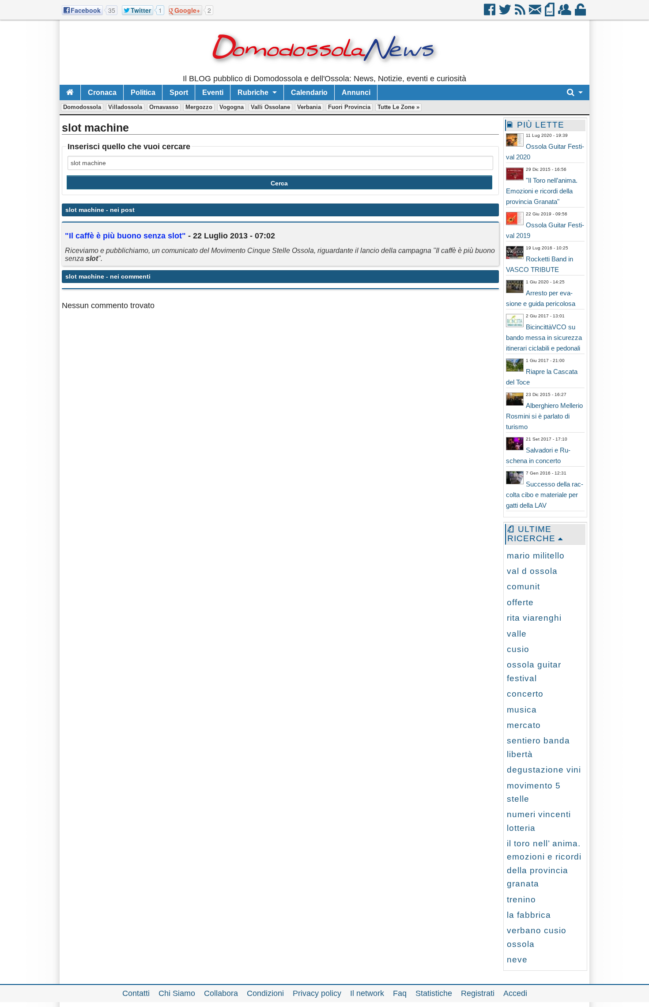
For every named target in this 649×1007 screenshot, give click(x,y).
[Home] (70, 92)
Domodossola (82, 107)
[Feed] (521, 12)
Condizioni (265, 993)
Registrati (477, 993)
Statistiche (433, 993)
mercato (524, 725)
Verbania (309, 107)
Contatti (136, 993)
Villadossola (125, 107)
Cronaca (102, 92)
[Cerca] (574, 92)
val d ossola (532, 571)
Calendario (309, 92)
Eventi (212, 92)
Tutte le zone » (398, 107)
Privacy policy (317, 993)
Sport (179, 92)
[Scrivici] (536, 12)
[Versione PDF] (550, 12)
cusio (518, 649)
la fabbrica (529, 915)
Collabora (221, 993)
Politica (143, 92)
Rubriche (253, 92)
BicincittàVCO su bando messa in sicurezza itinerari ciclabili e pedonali (544, 337)
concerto (525, 693)
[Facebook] (490, 12)
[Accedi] (581, 12)
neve (517, 959)
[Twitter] (506, 12)
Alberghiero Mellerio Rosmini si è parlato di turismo (544, 416)
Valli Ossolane (270, 107)
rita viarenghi (534, 617)
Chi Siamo (176, 993)
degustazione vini (544, 769)
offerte (520, 602)
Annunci (356, 92)
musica (522, 709)
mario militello (536, 555)
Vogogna (231, 107)
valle (517, 633)
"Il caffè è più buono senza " (126, 235)
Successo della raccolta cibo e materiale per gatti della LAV (544, 494)
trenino (521, 899)
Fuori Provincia (349, 107)
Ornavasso (163, 107)
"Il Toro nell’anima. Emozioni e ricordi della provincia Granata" (541, 191)
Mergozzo (198, 107)
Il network (367, 993)
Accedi (515, 993)
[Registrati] (565, 12)
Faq (400, 993)
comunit (523, 586)
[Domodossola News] (325, 70)
